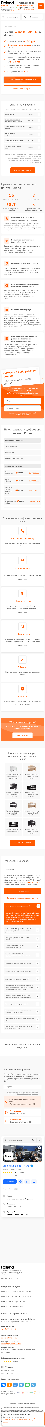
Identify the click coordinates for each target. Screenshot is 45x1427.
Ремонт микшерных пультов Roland (16, 1291)
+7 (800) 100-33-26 (26, 8)
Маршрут (11, 1181)
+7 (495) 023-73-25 (26, 3)
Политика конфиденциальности (22, 1403)
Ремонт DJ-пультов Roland (12, 1306)
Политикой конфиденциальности (27, 1094)
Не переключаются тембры (10, 501)
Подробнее (22, 579)
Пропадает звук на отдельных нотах (8, 490)
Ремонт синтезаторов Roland (13, 1301)
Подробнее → (34, 473)
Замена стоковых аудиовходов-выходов (15, 127)
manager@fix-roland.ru (11, 1344)
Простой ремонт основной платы (13, 147)
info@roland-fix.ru (9, 1338)
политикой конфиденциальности (26, 414)
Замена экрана (9, 114)
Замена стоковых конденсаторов (10, 134)
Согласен (37, 1419)
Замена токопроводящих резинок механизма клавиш (14, 120)
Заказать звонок (22, 735)
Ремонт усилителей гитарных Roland (17, 1296)
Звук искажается (9, 473)
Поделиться (3, 1385)
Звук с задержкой (8, 481)
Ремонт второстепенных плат (14, 141)
